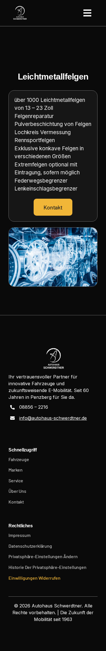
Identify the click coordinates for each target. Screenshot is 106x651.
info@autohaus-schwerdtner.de (53, 418)
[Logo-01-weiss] (19, 13)
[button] (53, 556)
